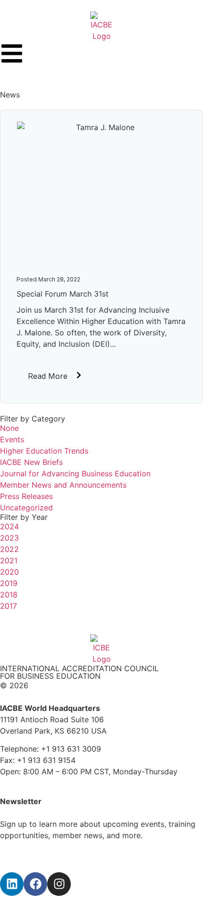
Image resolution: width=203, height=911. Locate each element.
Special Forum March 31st (63, 293)
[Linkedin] (12, 884)
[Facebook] (35, 884)
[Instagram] (59, 884)
